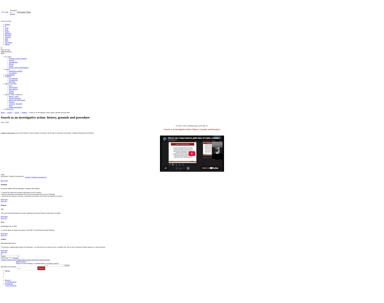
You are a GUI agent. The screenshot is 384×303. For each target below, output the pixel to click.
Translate (15, 258)
